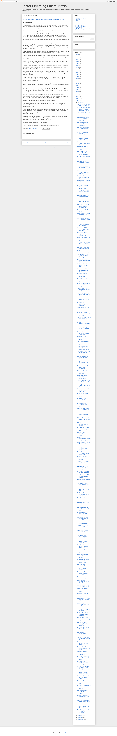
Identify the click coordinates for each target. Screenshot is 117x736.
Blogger (66, 732)
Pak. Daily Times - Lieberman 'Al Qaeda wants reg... (83, 163)
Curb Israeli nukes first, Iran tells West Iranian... (83, 472)
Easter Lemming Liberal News (44, 6)
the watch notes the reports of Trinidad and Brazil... (83, 143)
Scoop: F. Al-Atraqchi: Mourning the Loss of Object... (83, 590)
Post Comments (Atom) (49, 147)
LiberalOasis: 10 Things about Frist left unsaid (83, 585)
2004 (77, 96)
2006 (77, 91)
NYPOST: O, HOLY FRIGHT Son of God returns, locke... (83, 377)
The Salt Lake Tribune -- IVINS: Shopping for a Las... (83, 484)
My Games (77, 19)
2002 (77, 100)
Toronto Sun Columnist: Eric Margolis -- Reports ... (83, 463)
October (80, 717)
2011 (77, 81)
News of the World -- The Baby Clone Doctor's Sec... (83, 239)
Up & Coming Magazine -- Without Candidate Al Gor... (83, 328)
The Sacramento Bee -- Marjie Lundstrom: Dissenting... (83, 256)
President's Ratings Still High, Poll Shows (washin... (83, 677)
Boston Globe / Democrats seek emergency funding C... (83, 672)
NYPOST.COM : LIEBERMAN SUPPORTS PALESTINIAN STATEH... (81, 567)
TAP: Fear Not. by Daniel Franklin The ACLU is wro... (83, 192)
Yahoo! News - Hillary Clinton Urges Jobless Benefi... (83, 290)
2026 (77, 54)
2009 (77, 85)
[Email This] (43, 129)
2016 (77, 70)
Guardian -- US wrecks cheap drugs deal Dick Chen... (83, 658)
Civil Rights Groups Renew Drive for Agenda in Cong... (82, 153)
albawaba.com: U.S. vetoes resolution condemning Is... (82, 653)
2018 (77, 65)
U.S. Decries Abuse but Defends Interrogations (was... (83, 429)
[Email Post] (40, 128)
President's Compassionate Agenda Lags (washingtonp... (84, 439)
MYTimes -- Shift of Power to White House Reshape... (83, 687)
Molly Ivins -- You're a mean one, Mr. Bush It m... (83, 499)
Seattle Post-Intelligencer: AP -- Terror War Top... (83, 251)
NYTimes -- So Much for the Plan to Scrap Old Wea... (83, 682)
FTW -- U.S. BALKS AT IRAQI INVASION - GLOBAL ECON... (83, 206)
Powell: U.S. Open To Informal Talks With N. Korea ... (83, 148)
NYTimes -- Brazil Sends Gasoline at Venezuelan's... (83, 372)
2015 (77, 72)
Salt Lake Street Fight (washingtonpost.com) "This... (83, 619)
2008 (77, 87)
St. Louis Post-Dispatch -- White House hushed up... (83, 244)
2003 (77, 98)
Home (46, 143)
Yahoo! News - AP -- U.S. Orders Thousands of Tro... (83, 309)
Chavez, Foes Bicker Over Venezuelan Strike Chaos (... (84, 668)
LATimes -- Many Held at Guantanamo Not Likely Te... (83, 509)
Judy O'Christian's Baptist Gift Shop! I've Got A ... (83, 381)
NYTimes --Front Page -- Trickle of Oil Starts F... (83, 248)
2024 (77, 59)
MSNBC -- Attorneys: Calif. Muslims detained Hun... (83, 697)
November (80, 715)
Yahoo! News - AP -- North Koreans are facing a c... (84, 319)
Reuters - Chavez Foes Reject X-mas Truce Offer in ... (83, 643)
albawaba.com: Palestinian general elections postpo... (82, 663)
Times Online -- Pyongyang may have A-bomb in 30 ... (83, 333)
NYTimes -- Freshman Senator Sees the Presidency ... (83, 124)
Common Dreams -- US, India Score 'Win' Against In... (83, 405)
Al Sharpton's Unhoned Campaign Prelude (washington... (83, 561)
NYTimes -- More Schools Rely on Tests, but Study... (83, 265)
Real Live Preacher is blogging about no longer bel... (82, 614)
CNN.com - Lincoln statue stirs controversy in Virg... (83, 414)
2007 (77, 89)
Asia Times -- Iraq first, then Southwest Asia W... (83, 551)
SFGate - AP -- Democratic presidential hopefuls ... (83, 324)
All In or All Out (78, 27)
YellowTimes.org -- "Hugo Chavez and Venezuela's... (83, 367)
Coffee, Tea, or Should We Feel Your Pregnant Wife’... (83, 638)
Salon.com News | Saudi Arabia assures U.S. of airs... (83, 215)
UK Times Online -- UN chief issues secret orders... (83, 504)
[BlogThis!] (44, 129)
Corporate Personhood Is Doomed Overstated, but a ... (83, 299)
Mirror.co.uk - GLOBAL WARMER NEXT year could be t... (83, 172)
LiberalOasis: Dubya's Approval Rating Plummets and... (82, 357)
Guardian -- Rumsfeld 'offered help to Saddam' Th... (82, 187)
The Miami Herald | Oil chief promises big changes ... (83, 476)
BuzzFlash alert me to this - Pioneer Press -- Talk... (83, 443)
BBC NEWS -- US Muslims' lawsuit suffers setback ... (83, 338)
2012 (77, 78)
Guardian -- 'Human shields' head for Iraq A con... (83, 280)
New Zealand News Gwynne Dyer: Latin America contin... (83, 234)
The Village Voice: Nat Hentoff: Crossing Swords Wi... (82, 541)
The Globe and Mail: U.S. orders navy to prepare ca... (83, 343)
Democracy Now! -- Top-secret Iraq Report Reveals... (83, 197)
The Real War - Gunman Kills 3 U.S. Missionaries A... (84, 114)
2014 (77, 74)
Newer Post (26, 143)
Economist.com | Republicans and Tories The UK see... (83, 648)
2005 (77, 94)
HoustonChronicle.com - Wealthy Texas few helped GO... (83, 518)
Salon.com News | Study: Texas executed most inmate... (83, 201)
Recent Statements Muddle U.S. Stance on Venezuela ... (83, 609)
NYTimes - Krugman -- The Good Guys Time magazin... (83, 494)
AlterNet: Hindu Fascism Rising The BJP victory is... (83, 701)
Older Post (66, 143)
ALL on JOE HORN (79, 25)
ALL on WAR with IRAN (80, 26)
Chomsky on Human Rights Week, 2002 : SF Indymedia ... (83, 167)
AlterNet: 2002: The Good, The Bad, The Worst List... (83, 706)
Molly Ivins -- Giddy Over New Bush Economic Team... (83, 489)
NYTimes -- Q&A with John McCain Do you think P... (83, 692)
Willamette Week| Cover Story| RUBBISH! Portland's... (83, 119)
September (81, 719)
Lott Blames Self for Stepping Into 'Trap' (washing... (82, 624)
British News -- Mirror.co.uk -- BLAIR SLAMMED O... (83, 453)
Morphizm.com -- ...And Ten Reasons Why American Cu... (83, 362)
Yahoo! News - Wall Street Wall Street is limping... (83, 105)
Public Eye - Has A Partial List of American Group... (83, 448)
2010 (77, 83)
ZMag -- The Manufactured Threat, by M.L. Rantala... (83, 604)
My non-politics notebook (80, 18)
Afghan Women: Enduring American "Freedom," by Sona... (83, 600)
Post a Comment (29, 136)
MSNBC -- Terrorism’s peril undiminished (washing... (82, 424)
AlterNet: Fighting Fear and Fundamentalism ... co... (83, 410)
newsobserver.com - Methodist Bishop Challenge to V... (82, 468)
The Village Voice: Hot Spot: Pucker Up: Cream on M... (82, 537)
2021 (77, 61)
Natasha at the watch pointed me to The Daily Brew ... (84, 595)
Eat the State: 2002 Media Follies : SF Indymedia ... (83, 182)
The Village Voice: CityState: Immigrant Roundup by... (83, 546)
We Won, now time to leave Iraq (82, 30)
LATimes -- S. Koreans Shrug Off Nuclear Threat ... (83, 434)
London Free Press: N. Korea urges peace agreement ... (83, 573)
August (80, 721)
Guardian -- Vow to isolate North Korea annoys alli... (83, 177)
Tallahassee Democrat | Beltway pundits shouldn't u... (83, 390)
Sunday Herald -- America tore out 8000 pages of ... (83, 527)
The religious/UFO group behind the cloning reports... (83, 270)
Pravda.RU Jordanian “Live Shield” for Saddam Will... (82, 275)
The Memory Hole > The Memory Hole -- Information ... (83, 711)
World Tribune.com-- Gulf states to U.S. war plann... (83, 532)
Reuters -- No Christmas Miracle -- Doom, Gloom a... (83, 458)
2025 (77, 57)
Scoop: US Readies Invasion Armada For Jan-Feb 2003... (83, 224)
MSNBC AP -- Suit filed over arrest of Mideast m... (83, 419)
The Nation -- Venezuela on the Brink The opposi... (83, 353)
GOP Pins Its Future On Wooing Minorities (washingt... (83, 629)
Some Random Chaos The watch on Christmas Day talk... (83, 348)
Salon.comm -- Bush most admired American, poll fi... (83, 219)
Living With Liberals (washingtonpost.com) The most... (83, 314)
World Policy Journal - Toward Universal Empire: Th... (82, 395)
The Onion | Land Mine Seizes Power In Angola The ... (83, 294)
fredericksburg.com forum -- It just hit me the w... (83, 480)
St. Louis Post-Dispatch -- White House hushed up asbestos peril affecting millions (43, 19)
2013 (77, 76)
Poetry (76, 20)
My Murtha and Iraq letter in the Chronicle (84, 28)
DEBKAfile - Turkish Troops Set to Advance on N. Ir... (83, 400)
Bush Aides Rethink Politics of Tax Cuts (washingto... (82, 304)
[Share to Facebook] (47, 129)
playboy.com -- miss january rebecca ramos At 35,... (83, 260)
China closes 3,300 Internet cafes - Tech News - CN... (83, 229)
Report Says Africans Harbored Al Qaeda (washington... (82, 138)
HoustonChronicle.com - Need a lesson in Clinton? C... (83, 514)
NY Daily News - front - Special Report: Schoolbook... (83, 634)
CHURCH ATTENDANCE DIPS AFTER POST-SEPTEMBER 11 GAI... (83, 109)
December (80, 102)
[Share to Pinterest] (49, 129)
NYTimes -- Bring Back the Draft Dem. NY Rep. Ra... (83, 129)
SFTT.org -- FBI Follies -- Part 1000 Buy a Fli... (83, 577)
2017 (77, 68)
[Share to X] (46, 129)
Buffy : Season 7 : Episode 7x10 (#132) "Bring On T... (83, 582)
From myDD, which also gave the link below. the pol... (83, 385)
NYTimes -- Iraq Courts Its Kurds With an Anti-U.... (83, 522)
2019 (77, 63)
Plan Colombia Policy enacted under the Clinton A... (82, 556)
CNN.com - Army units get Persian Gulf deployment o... (83, 285)
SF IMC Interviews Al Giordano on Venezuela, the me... (83, 133)
